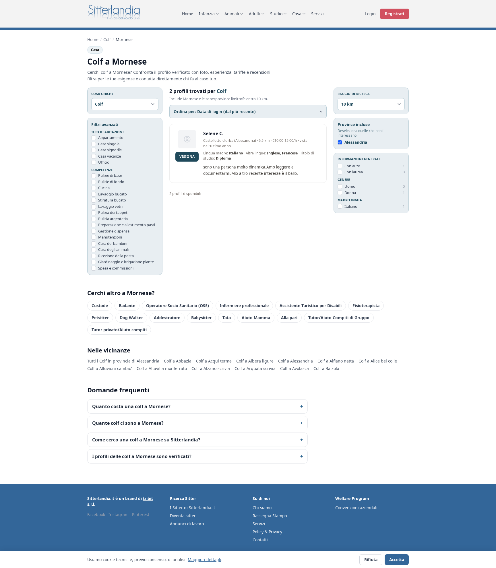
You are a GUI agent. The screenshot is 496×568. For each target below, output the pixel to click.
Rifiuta (370, 559)
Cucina (104, 187)
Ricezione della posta (116, 255)
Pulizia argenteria (113, 218)
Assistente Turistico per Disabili (311, 305)
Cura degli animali (113, 249)
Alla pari (289, 317)
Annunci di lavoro (187, 523)
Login (370, 13)
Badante (127, 305)
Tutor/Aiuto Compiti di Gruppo (338, 317)
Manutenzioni (110, 237)
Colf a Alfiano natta (335, 361)
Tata (226, 317)
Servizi (317, 13)
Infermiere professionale (244, 305)
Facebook (96, 514)
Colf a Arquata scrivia (255, 368)
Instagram (118, 514)
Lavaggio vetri (110, 206)
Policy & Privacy (267, 531)
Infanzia (207, 13)
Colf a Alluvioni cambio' (109, 368)
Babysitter (201, 317)
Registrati (394, 13)
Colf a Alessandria (295, 361)
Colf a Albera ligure (255, 361)
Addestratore (167, 317)
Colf (107, 39)
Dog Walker (131, 317)
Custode (100, 305)
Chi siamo (262, 507)
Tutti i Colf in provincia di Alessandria (123, 361)
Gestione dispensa (113, 231)
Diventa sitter (183, 515)
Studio (276, 13)
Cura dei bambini (112, 243)
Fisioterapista (365, 305)
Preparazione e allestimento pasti (126, 224)
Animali (231, 13)
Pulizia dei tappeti (113, 212)
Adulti (254, 13)
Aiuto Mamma (256, 317)
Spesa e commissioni (115, 268)
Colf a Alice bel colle (378, 361)
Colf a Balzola (326, 368)
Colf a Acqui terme (214, 361)
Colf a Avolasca (294, 368)
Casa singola (108, 143)
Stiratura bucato (112, 200)
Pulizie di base (110, 175)
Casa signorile (110, 149)
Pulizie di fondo (111, 181)
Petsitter (100, 317)
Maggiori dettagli (204, 559)
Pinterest (140, 514)
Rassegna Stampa (270, 515)
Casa (296, 13)
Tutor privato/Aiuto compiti (119, 329)
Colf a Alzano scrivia (210, 368)
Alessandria (355, 142)
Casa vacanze (109, 156)
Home (187, 13)
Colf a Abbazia (177, 361)
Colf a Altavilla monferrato (162, 368)
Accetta (396, 559)
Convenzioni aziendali (356, 507)
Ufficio (103, 162)
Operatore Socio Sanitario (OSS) (177, 305)
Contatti (260, 539)
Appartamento (110, 137)
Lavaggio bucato (112, 194)
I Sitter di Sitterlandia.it (192, 507)
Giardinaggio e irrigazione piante (126, 261)
